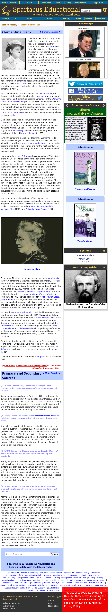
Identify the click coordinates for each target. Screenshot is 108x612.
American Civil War (40, 580)
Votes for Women (85, 241)
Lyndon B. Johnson (67, 585)
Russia (78, 18)
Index (29, 2)
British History (56, 572)
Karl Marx (41, 96)
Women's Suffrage (22, 582)
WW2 (49, 18)
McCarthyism (92, 580)
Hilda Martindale (27, 328)
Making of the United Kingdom (73, 577)
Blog (69, 2)
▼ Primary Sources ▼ (50, 31)
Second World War (29, 572)
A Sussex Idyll (21, 83)
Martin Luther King (40, 588)
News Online (9, 608)
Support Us (98, 2)
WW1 (29, 18)
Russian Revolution (97, 582)
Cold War (39, 577)
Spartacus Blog (18, 585)
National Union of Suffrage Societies (33, 291)
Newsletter (80, 2)
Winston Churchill (83, 59)
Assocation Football (33, 575)
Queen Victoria (100, 585)
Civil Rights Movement (75, 580)
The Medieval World (9, 580)
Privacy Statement (11, 603)
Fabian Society (52, 278)
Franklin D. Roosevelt (36, 590)
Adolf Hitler (54, 588)
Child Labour (7, 582)
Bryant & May (17, 130)
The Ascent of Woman (85, 189)
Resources (46, 2)
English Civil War (52, 577)
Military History (82, 572)
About (51, 600)
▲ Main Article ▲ (51, 373)
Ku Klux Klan (25, 588)
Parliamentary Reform (40, 582)
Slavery (103, 580)
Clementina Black (32, 269)
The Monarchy (9, 577)
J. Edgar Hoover (11, 588)
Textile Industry (80, 582)
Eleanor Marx (46, 93)
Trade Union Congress (11, 112)
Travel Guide (5, 585)
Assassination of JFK (14, 575)
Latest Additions (17, 2)
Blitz (19, 577)
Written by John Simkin (59, 596)
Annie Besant (29, 133)
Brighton (51, 46)
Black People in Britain (91, 575)
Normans (47, 575)
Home (5, 2)
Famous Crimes (73, 575)
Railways (55, 582)
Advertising (8, 606)
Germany (65, 18)
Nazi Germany (25, 580)
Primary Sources (86, 258)
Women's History (93, 18)
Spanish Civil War (57, 580)
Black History (102, 18)
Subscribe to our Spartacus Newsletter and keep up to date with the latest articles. (31, 565)
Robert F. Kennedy (84, 585)
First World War (8, 325)
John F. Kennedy (84, 28)
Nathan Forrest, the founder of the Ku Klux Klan (85, 306)
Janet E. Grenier (23, 156)
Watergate (95, 572)
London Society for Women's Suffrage (38, 294)
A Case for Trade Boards (36, 209)
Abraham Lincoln (54, 590)
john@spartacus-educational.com (31, 365)
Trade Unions (66, 582)
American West (59, 575)
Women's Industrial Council (35, 143)
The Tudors (43, 572)
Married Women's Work (44, 317)
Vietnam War (69, 572)
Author (59, 2)
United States (28, 577)
